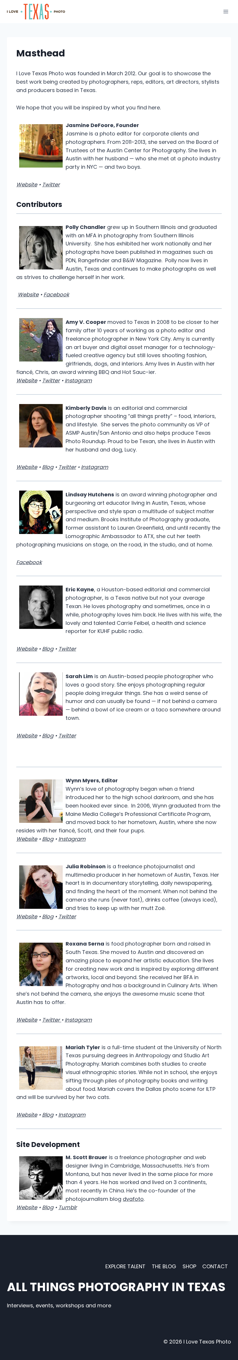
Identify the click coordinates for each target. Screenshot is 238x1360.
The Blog (164, 1266)
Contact (215, 1266)
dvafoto (133, 1199)
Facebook (56, 294)
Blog (47, 467)
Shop (189, 1266)
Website (26, 184)
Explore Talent (125, 1266)
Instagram (78, 380)
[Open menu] (225, 11)
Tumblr (67, 1207)
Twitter (51, 184)
